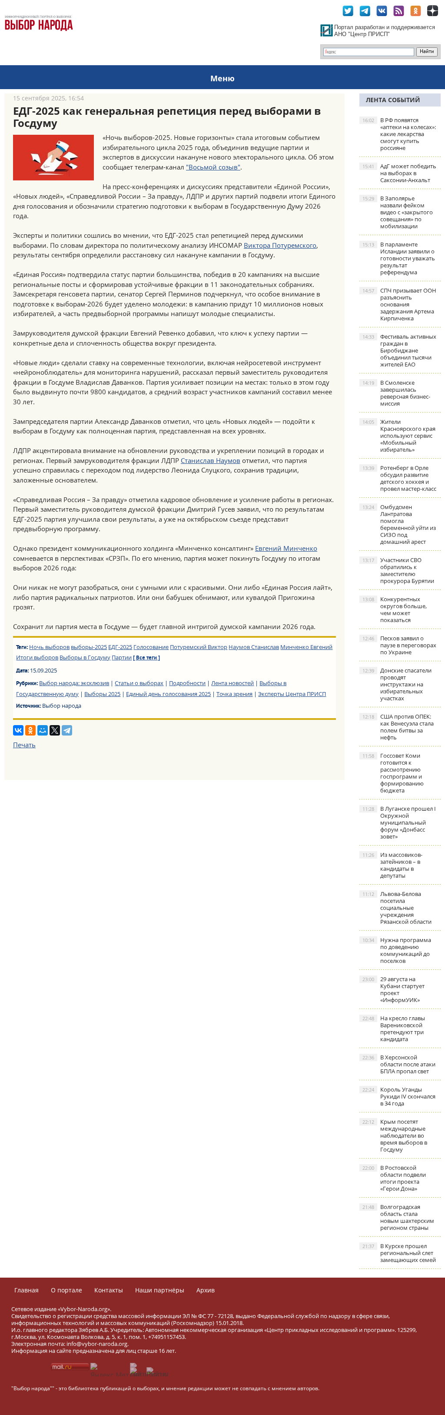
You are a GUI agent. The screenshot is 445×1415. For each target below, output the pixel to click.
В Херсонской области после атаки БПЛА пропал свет (398, 1064)
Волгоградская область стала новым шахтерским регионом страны (398, 1217)
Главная (26, 1290)
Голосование (151, 647)
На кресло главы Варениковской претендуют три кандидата (393, 1028)
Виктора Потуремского (280, 245)
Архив (205, 1290)
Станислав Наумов (210, 460)
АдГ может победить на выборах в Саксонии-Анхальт (399, 173)
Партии (122, 657)
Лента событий (393, 100)
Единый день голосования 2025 (168, 694)
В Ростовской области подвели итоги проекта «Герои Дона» (394, 1178)
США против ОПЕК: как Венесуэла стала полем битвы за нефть (398, 726)
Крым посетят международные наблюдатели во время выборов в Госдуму (394, 1135)
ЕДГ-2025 (120, 647)
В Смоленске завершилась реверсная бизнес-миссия (396, 393)
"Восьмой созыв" (213, 167)
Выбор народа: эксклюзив (74, 683)
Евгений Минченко (286, 548)
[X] (55, 730)
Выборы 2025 (102, 694)
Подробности (187, 683)
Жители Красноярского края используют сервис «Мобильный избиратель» (398, 435)
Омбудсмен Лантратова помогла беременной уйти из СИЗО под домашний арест (399, 524)
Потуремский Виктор (198, 647)
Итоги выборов (37, 657)
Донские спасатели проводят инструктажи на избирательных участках (397, 684)
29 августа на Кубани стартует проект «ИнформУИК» (393, 989)
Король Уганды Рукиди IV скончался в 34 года (398, 1096)
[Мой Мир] (42, 730)
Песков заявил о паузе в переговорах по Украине (399, 645)
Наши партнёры (159, 1290)
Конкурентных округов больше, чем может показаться (394, 609)
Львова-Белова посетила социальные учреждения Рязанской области (397, 908)
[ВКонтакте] (18, 730)
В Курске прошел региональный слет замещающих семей (399, 1253)
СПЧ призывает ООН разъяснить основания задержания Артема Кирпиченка (399, 304)
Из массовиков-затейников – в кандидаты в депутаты (392, 865)
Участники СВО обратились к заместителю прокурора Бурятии (398, 570)
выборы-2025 (89, 647)
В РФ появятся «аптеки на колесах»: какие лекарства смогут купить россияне (399, 134)
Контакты (108, 1290)
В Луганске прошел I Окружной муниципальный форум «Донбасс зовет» (399, 822)
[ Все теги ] (146, 658)
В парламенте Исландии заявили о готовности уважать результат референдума (398, 258)
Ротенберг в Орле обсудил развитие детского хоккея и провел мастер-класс (399, 478)
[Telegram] (67, 730)
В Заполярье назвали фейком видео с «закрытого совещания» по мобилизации (397, 212)
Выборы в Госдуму (85, 657)
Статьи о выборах (139, 683)
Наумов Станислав (254, 647)
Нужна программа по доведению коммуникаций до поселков (396, 950)
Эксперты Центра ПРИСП (292, 694)
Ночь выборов (49, 647)
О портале (66, 1290)
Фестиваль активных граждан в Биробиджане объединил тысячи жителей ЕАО (399, 350)
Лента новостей (232, 683)
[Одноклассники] (30, 730)
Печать (24, 744)
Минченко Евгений (306, 647)
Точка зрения (234, 694)
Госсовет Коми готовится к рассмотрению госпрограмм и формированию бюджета (393, 773)
